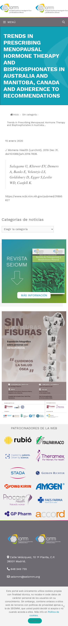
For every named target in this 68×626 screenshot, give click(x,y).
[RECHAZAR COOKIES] (63, 606)
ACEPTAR (35, 620)
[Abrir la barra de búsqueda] (63, 22)
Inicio (16, 114)
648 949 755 (19, 569)
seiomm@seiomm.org (25, 576)
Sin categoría (29, 114)
